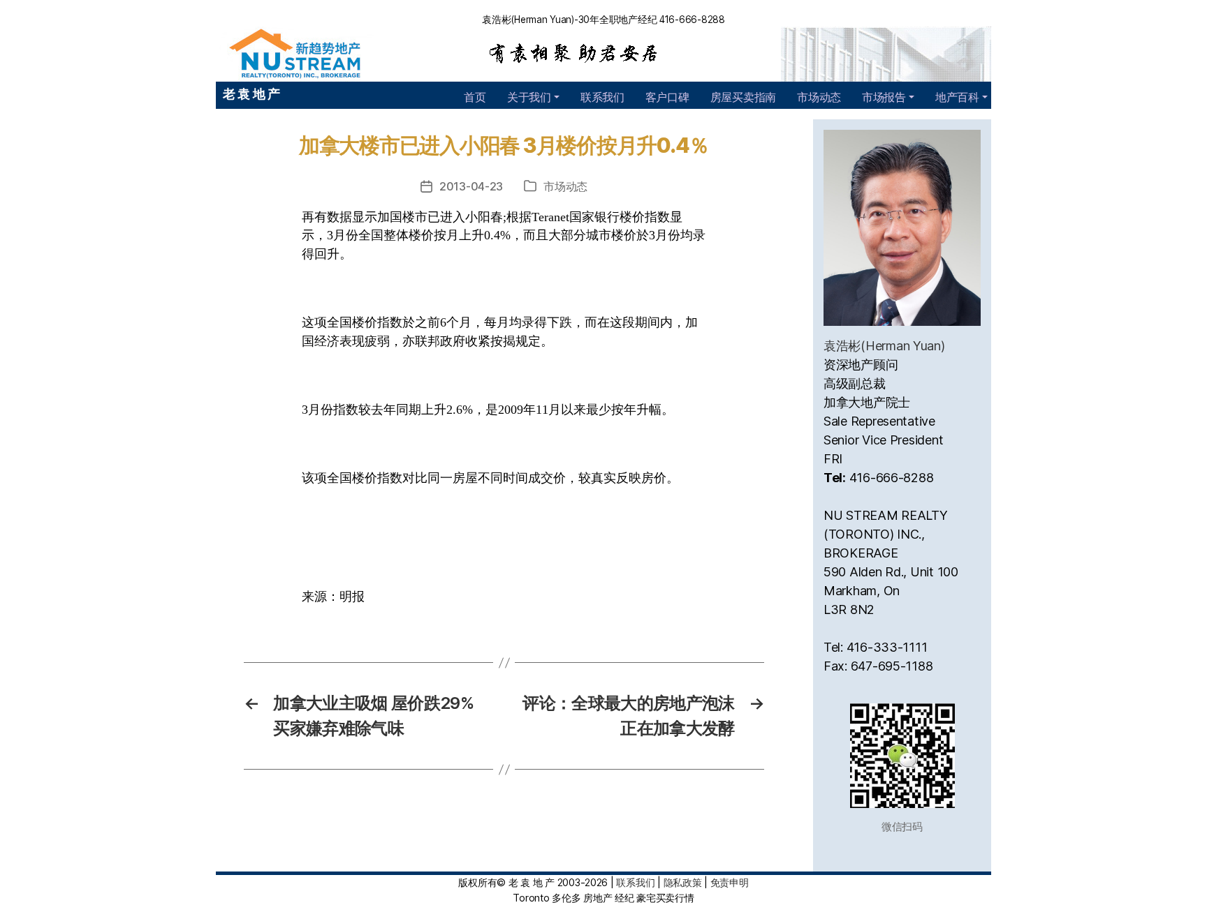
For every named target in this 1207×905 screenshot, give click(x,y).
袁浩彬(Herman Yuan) (884, 345)
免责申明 (729, 882)
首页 (474, 97)
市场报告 (884, 97)
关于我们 (529, 97)
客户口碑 (667, 97)
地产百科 (957, 97)
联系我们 (602, 97)
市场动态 (819, 97)
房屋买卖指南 (743, 97)
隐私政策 (683, 882)
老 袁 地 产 (251, 94)
